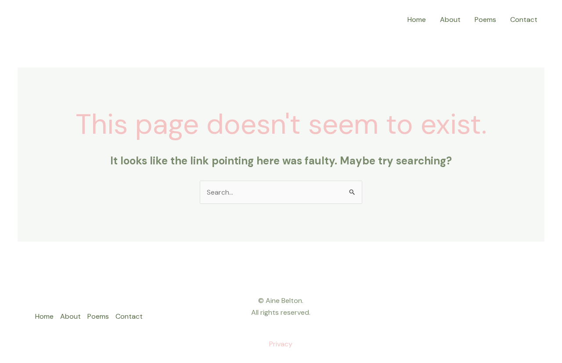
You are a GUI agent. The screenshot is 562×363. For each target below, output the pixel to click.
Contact (523, 19)
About (450, 19)
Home (416, 19)
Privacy (280, 344)
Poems (485, 19)
